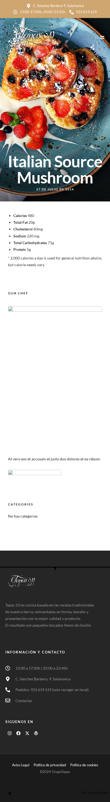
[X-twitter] (27, 733)
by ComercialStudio (94, 792)
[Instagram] (9, 733)
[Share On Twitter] (23, 780)
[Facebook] (18, 733)
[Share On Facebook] (15, 780)
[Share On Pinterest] (30, 780)
